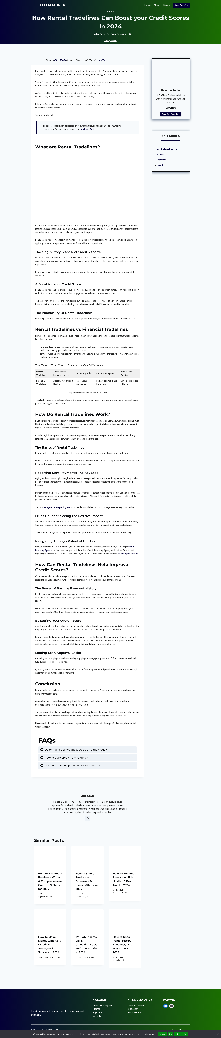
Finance (110, 11)
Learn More (101, 60)
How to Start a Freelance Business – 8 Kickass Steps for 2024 (87, 881)
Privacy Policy (134, 1012)
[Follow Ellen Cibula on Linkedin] (87, 818)
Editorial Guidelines (181, 1030)
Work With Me (181, 5)
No (170, 1034)
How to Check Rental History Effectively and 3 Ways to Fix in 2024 (124, 944)
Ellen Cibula (100, 34)
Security (161, 165)
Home (147, 5)
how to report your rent (128, 553)
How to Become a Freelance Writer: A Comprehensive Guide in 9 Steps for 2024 (50, 881)
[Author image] (91, 34)
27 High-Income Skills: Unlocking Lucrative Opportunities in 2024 (87, 944)
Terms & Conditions (137, 1005)
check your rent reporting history (57, 507)
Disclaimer (133, 1008)
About (157, 5)
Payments (97, 1012)
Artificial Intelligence (167, 149)
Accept (162, 1034)
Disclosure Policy (88, 129)
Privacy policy (181, 1034)
